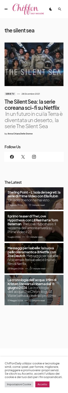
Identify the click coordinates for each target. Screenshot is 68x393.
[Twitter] (22, 157)
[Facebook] (11, 157)
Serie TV (10, 94)
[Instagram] (34, 157)
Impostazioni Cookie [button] (19, 384)
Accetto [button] (42, 384)
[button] (6, 9)
